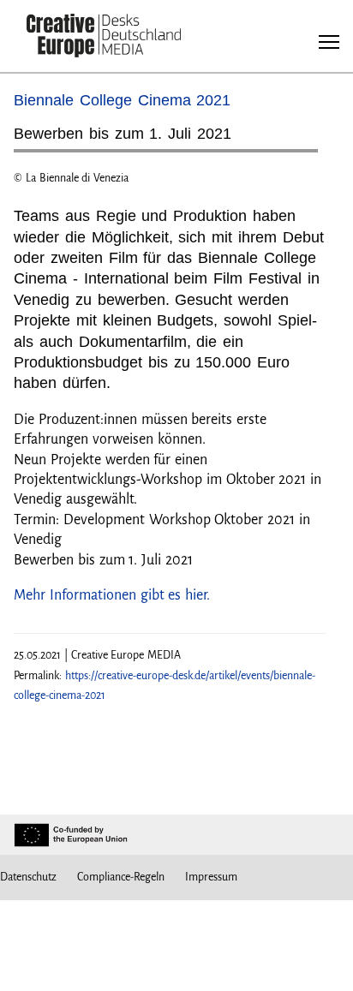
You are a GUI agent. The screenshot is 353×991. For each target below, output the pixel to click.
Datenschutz (28, 877)
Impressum (211, 877)
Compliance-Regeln (121, 877)
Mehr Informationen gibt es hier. (112, 595)
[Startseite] (104, 37)
